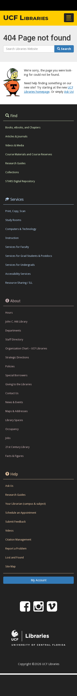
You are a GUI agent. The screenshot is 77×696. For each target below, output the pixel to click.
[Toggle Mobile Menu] (73, 5)
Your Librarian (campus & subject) (25, 503)
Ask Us (9, 485)
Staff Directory (14, 339)
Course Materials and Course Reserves (28, 154)
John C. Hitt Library (16, 321)
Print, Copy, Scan (15, 211)
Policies (10, 366)
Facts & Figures (14, 456)
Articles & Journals (16, 136)
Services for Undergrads (20, 264)
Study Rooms (13, 220)
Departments (13, 330)
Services (17, 199)
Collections (12, 172)
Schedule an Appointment (20, 512)
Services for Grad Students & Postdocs (28, 255)
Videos (9, 530)
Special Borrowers (16, 375)
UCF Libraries (25, 18)
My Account (38, 580)
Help (14, 474)
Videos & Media (14, 145)
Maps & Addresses (16, 411)
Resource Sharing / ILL (19, 282)
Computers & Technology (20, 229)
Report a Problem (16, 548)
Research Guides (15, 163)
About (15, 301)
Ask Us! (69, 91)
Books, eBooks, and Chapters (22, 127)
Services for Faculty (17, 246)
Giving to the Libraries (18, 384)
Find (13, 116)
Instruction (12, 238)
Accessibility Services (18, 273)
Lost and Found (14, 557)
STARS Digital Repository (20, 181)
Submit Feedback (15, 521)
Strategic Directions (17, 357)
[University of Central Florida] (32, 5)
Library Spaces (14, 420)
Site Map (10, 566)
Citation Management (18, 539)
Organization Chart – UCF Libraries (26, 348)
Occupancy (12, 429)
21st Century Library (17, 447)
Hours (9, 312)
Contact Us (11, 393)
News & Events (14, 402)
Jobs (7, 438)
